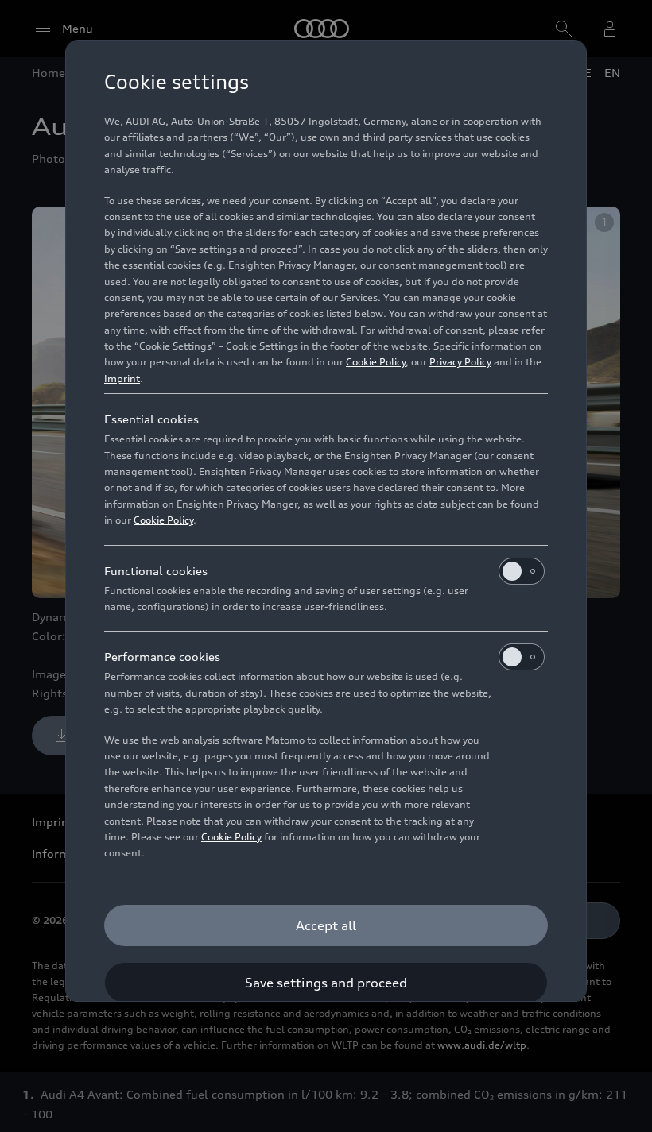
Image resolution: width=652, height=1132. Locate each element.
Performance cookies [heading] (162, 656)
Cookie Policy (376, 362)
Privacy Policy (460, 362)
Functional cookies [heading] (156, 571)
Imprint (122, 378)
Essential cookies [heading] (151, 419)
